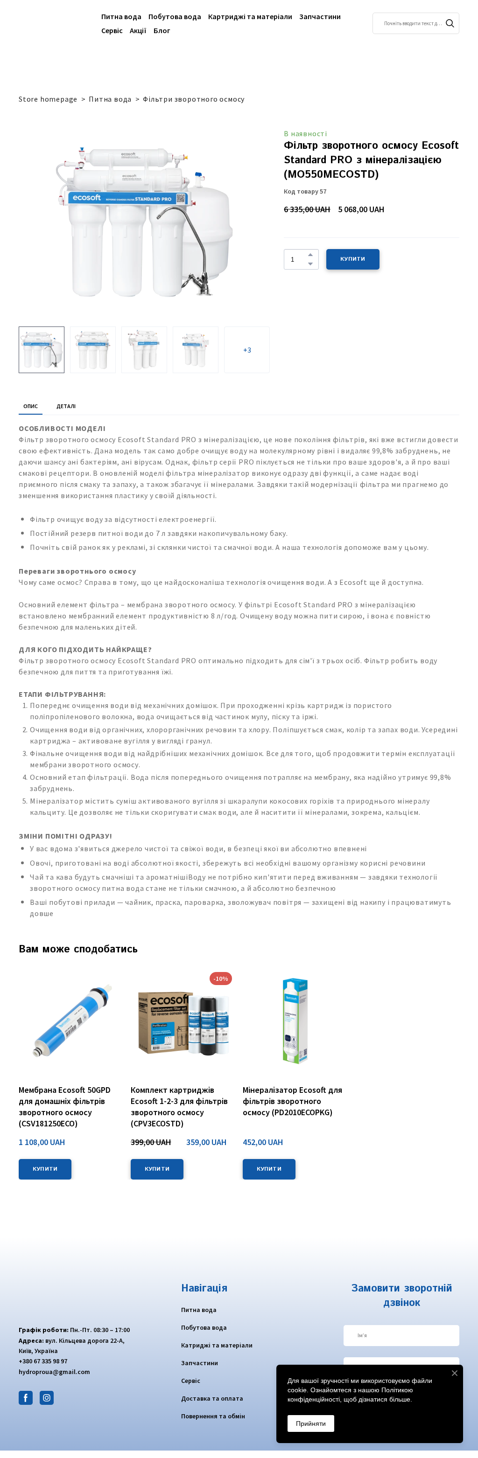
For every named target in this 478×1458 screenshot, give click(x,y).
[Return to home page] (53, 23)
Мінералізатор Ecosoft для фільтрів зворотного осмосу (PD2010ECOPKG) (292, 1101)
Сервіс (112, 30)
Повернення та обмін (213, 1416)
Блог (162, 30)
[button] (450, 23)
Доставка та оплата (212, 1398)
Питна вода (121, 16)
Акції (138, 30)
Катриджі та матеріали (217, 1345)
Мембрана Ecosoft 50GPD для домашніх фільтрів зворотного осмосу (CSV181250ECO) (65, 1106)
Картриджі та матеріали (250, 16)
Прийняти (311, 1423)
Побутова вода (174, 16)
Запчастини (320, 16)
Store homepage (48, 99)
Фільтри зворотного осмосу (194, 99)
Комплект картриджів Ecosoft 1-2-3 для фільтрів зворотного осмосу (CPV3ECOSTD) (179, 1106)
